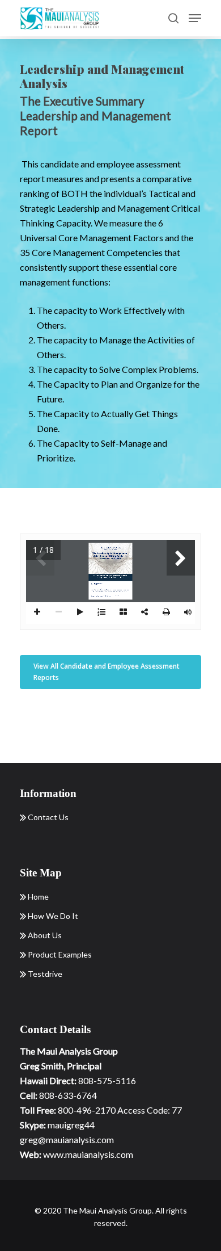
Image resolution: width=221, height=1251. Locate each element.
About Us (44, 935)
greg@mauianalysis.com (67, 1139)
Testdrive (44, 974)
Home (37, 896)
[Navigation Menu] (195, 18)
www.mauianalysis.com (88, 1154)
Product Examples (59, 954)
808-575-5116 (107, 1080)
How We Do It (52, 916)
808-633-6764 (68, 1095)
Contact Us (47, 817)
